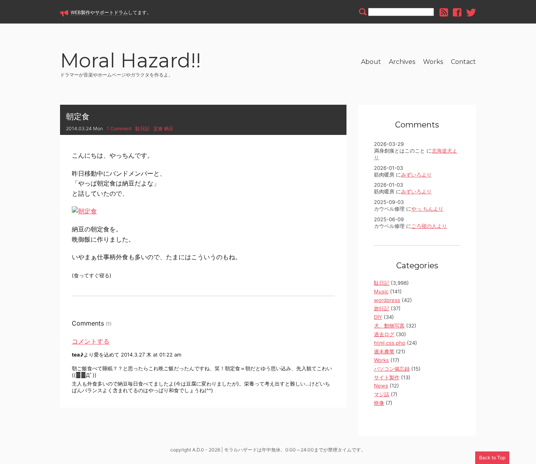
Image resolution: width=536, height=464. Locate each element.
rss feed (443, 12)
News (381, 385)
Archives (402, 62)
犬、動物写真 (389, 325)
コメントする (90, 341)
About (371, 62)
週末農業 (384, 351)
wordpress (387, 300)
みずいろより (416, 174)
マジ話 (381, 394)
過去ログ (384, 334)
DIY (378, 317)
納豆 (168, 128)
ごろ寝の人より (429, 226)
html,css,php (389, 343)
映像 (379, 403)
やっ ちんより (427, 209)
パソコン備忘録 (392, 369)
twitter (471, 12)
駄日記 (142, 128)
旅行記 (381, 308)
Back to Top (492, 457)
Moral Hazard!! (130, 62)
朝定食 (77, 116)
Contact (463, 62)
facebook (457, 12)
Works (433, 62)
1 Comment (119, 128)
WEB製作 (80, 12)
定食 (158, 128)
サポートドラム (111, 12)
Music (381, 291)
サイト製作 (386, 377)
